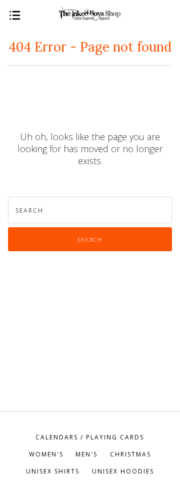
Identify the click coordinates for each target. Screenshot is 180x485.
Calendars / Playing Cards (90, 437)
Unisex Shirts (53, 471)
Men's (87, 454)
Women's (46, 454)
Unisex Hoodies (123, 471)
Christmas (130, 454)
